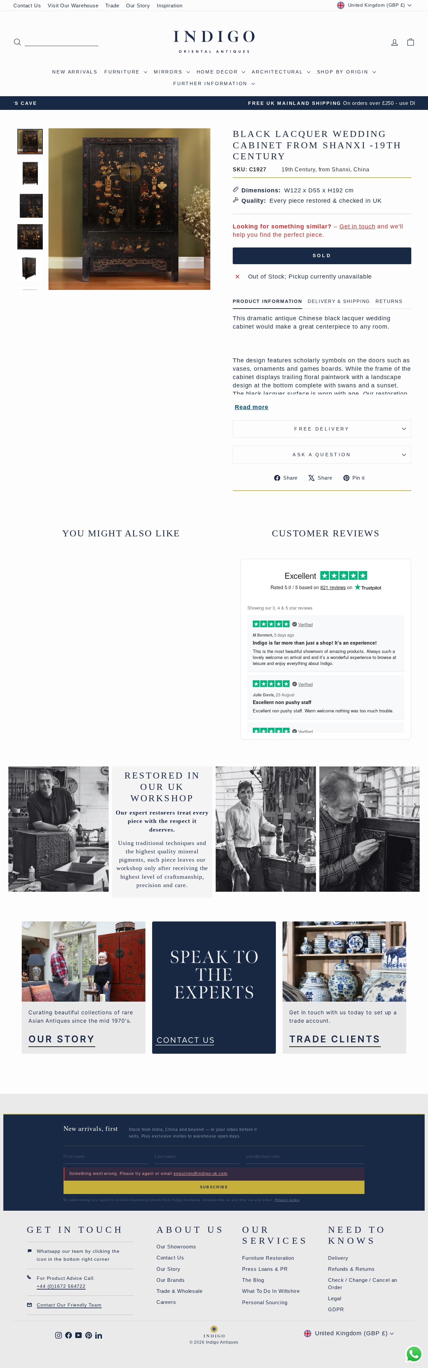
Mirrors (169, 71)
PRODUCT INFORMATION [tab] (267, 301)
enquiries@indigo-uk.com (200, 1173)
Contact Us (27, 5)
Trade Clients (335, 1039)
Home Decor (218, 71)
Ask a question (322, 454)
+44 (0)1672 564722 (61, 1286)
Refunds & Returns (351, 1269)
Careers (166, 1302)
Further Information (211, 83)
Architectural (278, 71)
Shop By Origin (344, 71)
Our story (61, 1039)
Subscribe (214, 1187)
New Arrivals (75, 71)
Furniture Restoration (268, 1258)
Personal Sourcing (264, 1302)
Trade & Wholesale (179, 1291)
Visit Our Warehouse (73, 5)
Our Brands (170, 1280)
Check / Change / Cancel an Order (362, 1283)
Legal (334, 1298)
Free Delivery (321, 429)
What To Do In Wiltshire (271, 1291)
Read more (252, 407)
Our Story (138, 5)
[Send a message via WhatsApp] (414, 1354)
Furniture (123, 71)
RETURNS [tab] (389, 301)
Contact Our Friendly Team (69, 1305)
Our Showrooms (176, 1246)
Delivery (338, 1258)
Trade (112, 5)
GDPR (336, 1309)
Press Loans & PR (265, 1269)
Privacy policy (287, 1200)
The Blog (253, 1280)
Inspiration (170, 5)
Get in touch (357, 226)
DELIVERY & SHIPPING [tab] (339, 301)
